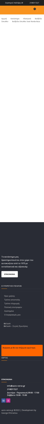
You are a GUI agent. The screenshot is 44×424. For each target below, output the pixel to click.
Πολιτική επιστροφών (13, 307)
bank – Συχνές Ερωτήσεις (16, 326)
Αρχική (4, 18)
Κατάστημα (15, 18)
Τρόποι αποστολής (12, 300)
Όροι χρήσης (9, 296)
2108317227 (34, 3)
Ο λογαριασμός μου (12, 315)
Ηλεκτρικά (27, 18)
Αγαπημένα (9, 311)
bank (7, 324)
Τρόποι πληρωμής (12, 304)
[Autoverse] (16, 10)
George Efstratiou (9, 413)
